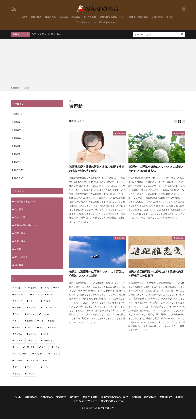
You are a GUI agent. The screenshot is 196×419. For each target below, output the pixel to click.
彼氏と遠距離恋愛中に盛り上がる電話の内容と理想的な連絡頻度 (156, 273)
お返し (30, 327)
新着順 (72, 121)
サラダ (56, 347)
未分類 (169, 17)
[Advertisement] (98, 63)
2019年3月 (17, 146)
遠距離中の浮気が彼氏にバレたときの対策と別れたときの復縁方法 (156, 168)
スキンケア (39, 354)
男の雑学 (75, 17)
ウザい (17, 314)
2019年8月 (17, 122)
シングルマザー (21, 354)
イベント (47, 301)
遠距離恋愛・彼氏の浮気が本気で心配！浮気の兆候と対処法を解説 (96, 168)
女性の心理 (157, 17)
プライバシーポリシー (85, 22)
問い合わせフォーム (109, 22)
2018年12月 (18, 170)
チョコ (48, 360)
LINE (57, 288)
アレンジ (18, 301)
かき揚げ (53, 327)
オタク (17, 320)
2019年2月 (17, 154)
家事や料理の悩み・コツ (111, 17)
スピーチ (18, 360)
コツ (16, 347)
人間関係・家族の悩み (137, 17)
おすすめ (45, 314)
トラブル (30, 373)
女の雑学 (63, 17)
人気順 (80, 121)
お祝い (53, 320)
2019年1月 (17, 162)
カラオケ (32, 334)
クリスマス (19, 340)
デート (17, 367)
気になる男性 (89, 17)
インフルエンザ (49, 307)
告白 (59, 34)
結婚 (47, 34)
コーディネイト (49, 340)
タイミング (33, 360)
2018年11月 (18, 178)
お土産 (30, 320)
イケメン (32, 301)
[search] (182, 34)
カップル (18, 334)
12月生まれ (31, 288)
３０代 (46, 288)
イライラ (32, 307)
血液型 (40, 34)
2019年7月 (17, 130)
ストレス (54, 354)
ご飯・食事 (29, 347)
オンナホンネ (107, 407)
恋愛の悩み (36, 17)
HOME (24, 17)
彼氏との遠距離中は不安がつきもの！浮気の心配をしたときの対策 (96, 273)
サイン (44, 347)
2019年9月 (17, 114)
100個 (17, 288)
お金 (41, 327)
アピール (36, 294)
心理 (34, 34)
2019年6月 (17, 138)
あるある (50, 294)
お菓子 (17, 327)
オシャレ (30, 314)
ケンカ (33, 340)
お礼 (41, 320)
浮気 (53, 34)
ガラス (46, 334)
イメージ (18, 307)
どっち (17, 373)
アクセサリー (20, 294)
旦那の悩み (50, 17)
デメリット (31, 367)
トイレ (46, 367)
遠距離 (26, 88)
